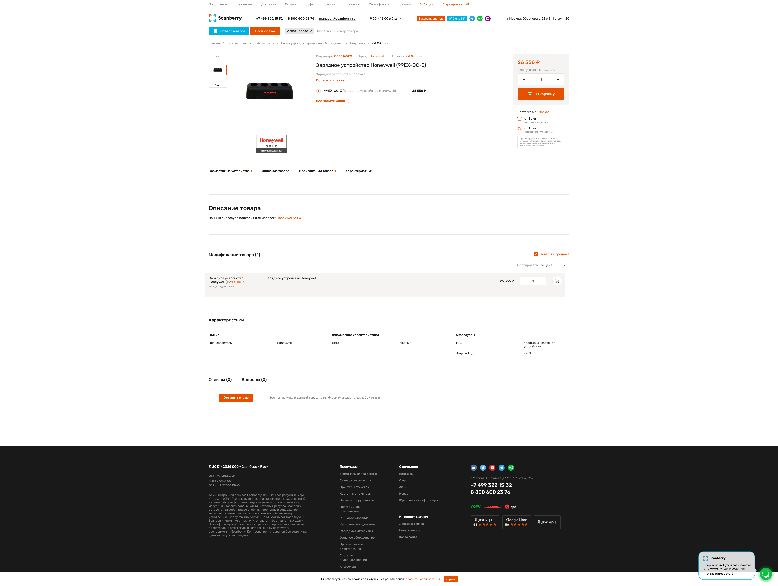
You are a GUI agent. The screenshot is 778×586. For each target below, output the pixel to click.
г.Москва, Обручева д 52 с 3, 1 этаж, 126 (538, 18)
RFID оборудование (354, 518)
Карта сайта (408, 537)
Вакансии (244, 4)
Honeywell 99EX (289, 218)
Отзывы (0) (220, 379)
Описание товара (275, 171)
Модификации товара (317, 171)
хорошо (451, 579)
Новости (329, 4)
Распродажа (265, 31)
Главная (214, 43)
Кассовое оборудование (357, 524)
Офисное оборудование (357, 537)
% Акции (427, 4)
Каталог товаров (239, 43)
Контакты (352, 4)
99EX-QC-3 (236, 282)
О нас (403, 480)
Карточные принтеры (355, 493)
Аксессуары (266, 43)
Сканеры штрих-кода (355, 480)
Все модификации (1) (332, 101)
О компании (218, 4)
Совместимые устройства (230, 171)
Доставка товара (411, 524)
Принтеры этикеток (354, 487)
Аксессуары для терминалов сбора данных (312, 43)
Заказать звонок (431, 18)
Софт (309, 4)
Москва (544, 112)
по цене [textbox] (535, 265)
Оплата (290, 4)
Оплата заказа (409, 530)
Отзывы (405, 4)
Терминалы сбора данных (359, 474)
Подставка (357, 43)
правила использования (423, 579)
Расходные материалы (356, 531)
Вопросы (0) (254, 379)
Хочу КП (459, 18)
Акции (403, 487)
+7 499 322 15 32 (269, 18)
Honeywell (377, 56)
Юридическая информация (418, 500)
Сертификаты (379, 4)
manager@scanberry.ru (337, 18)
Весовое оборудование (357, 500)
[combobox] (542, 265)
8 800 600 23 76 (301, 18)
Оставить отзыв (236, 397)
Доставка (268, 4)
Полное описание (330, 80)
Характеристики (359, 171)
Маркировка (453, 4)
